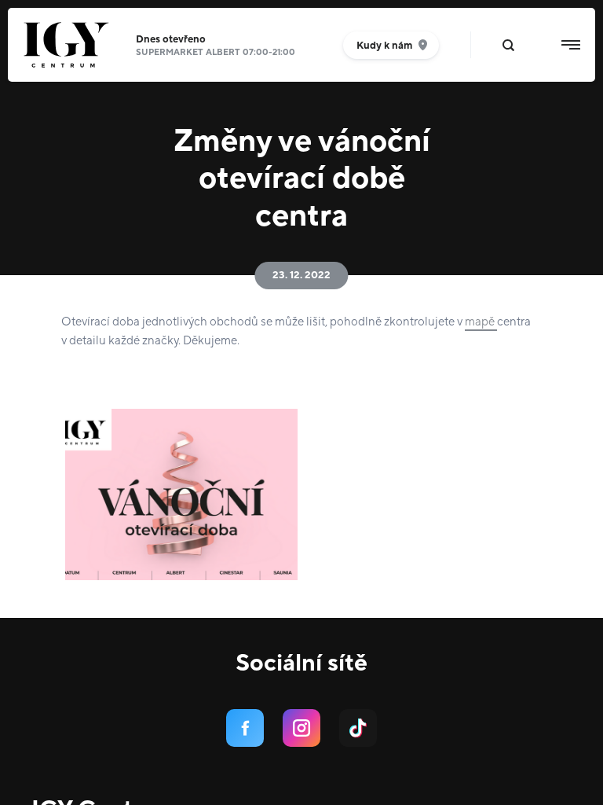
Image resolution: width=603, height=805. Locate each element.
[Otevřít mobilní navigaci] (570, 44)
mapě (481, 321)
